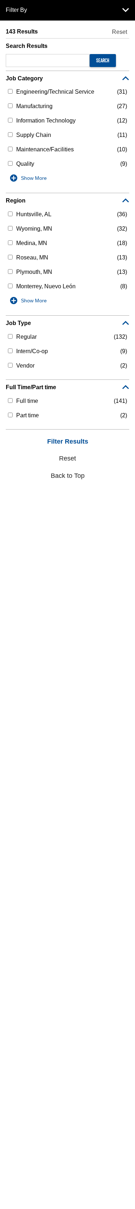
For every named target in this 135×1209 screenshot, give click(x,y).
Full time (27, 401)
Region (16, 200)
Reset (119, 32)
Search (102, 60)
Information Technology (46, 120)
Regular (26, 337)
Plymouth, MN (34, 272)
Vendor (25, 366)
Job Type (18, 323)
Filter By (16, 10)
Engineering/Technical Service (55, 92)
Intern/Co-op (32, 351)
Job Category (24, 78)
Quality (25, 164)
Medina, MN (31, 243)
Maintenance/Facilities (45, 149)
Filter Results (67, 441)
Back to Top (68, 475)
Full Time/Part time (31, 387)
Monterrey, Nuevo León (46, 286)
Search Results (27, 46)
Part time (27, 415)
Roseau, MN (32, 257)
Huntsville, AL (33, 214)
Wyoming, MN (34, 229)
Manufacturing (34, 106)
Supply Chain (33, 135)
